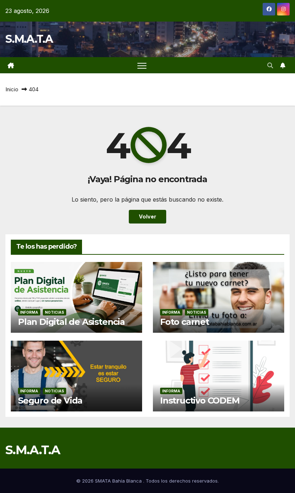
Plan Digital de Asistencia (71, 322)
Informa (29, 312)
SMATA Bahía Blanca (119, 481)
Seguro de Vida (50, 400)
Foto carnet (184, 322)
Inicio (11, 89)
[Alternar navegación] (142, 65)
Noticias (54, 312)
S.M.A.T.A (29, 39)
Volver (147, 216)
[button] (270, 65)
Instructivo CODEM (200, 400)
